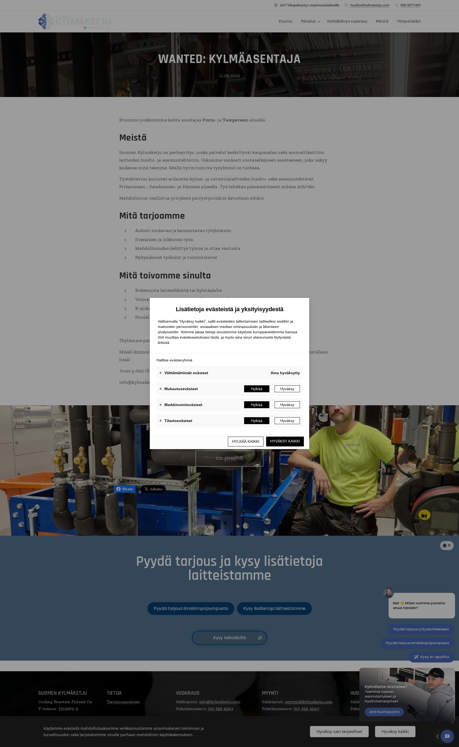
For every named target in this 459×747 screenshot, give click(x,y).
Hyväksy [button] (287, 389)
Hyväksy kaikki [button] (285, 441)
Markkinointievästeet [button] (180, 404)
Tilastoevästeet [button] (175, 420)
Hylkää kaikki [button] (245, 441)
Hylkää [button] (256, 389)
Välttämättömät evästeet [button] (183, 372)
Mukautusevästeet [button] (178, 388)
